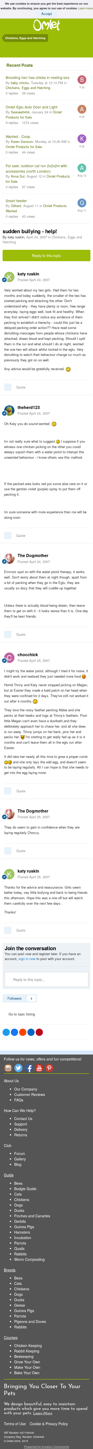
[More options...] (84, 277)
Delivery (20, 1129)
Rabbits (20, 1253)
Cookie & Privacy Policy (49, 1423)
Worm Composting (29, 1259)
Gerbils (20, 1221)
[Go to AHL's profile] (82, 109)
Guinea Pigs (24, 1226)
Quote (20, 387)
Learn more (85, 8)
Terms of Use (15, 1423)
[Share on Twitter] (6, 1032)
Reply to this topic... (28, 979)
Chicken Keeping (28, 1345)
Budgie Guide (25, 1188)
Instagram (8, 1068)
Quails (19, 1248)
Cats (18, 1194)
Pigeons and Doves (30, 1321)
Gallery (20, 1158)
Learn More (42, 1413)
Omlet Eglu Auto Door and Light (31, 106)
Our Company (25, 1089)
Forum (19, 1153)
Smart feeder (16, 200)
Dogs (18, 1205)
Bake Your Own (27, 1372)
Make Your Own (27, 1367)
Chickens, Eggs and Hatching (28, 87)
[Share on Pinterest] (39, 1032)
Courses (11, 1337)
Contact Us (23, 1118)
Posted (34, 279)
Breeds (10, 1269)
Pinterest (49, 1068)
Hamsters (22, 1232)
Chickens (21, 1199)
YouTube (39, 1068)
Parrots (20, 1243)
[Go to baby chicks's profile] (82, 79)
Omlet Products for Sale (24, 146)
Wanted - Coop (18, 136)
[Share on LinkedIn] (31, 1032)
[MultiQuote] (7, 387)
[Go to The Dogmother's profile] (9, 558)
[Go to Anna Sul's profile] (82, 168)
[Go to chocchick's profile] (9, 658)
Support (20, 1123)
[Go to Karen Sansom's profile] (82, 138)
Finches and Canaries (32, 1215)
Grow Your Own (27, 1361)
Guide (9, 1174)
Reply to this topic (46, 255)
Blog (17, 1164)
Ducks (19, 1210)
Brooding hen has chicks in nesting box (37, 77)
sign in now (27, 958)
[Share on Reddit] (22, 1032)
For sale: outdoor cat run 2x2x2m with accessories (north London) (36, 168)
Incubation (22, 1237)
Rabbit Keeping (26, 1350)
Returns (20, 1134)
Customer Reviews (29, 1094)
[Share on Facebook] (14, 1032)
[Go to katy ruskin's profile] (9, 277)
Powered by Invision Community (46, 1446)
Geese (19, 1305)
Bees (18, 1183)
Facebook (29, 1068)
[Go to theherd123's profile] (9, 410)
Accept (46, 13)
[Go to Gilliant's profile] (82, 203)
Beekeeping (24, 1356)
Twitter (18, 1068)
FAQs (18, 1099)
